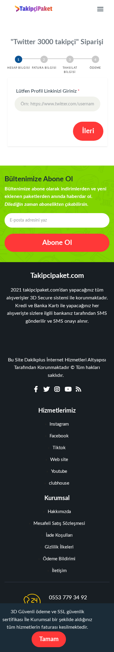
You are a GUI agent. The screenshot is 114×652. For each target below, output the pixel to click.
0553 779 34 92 (68, 598)
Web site (59, 459)
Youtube (59, 471)
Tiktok (59, 448)
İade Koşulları (59, 535)
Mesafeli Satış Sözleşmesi (59, 523)
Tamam (49, 639)
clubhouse (59, 483)
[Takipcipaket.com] (30, 9)
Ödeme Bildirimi (59, 559)
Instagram (59, 424)
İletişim (59, 570)
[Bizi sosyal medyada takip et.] (36, 390)
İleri (88, 130)
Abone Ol (57, 242)
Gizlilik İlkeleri (59, 547)
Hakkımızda (59, 511)
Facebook (59, 436)
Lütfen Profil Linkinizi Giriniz (48, 91)
